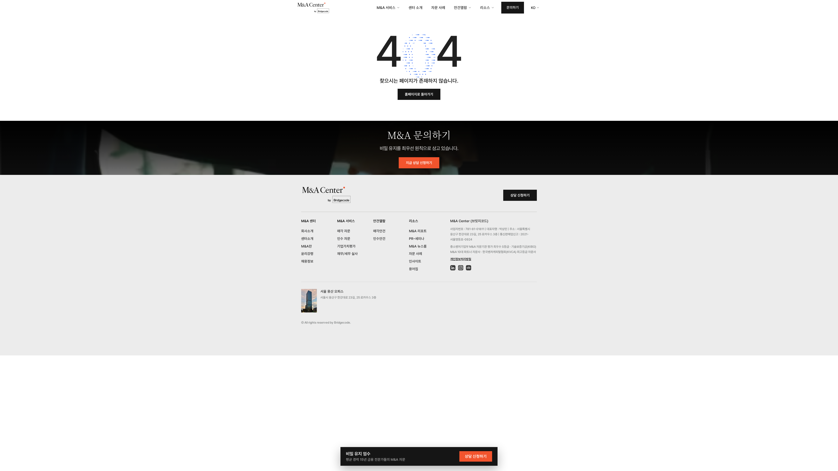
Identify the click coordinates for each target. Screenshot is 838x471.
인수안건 (379, 239)
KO (533, 8)
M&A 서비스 (386, 7)
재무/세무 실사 (347, 254)
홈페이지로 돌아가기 (419, 94)
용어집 (413, 269)
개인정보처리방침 (460, 259)
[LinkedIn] (452, 267)
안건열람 (460, 7)
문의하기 (513, 7)
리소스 (485, 7)
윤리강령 (307, 254)
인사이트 (415, 261)
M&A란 (306, 246)
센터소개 (307, 239)
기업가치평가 (346, 246)
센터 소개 (415, 7)
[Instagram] (460, 267)
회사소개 (307, 231)
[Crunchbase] (468, 267)
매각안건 (379, 231)
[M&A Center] (313, 8)
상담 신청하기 (520, 195)
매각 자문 (343, 231)
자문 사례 (438, 7)
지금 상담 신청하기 (419, 163)
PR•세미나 (416, 239)
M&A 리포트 (418, 231)
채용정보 (307, 261)
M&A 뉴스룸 (418, 246)
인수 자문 (343, 239)
